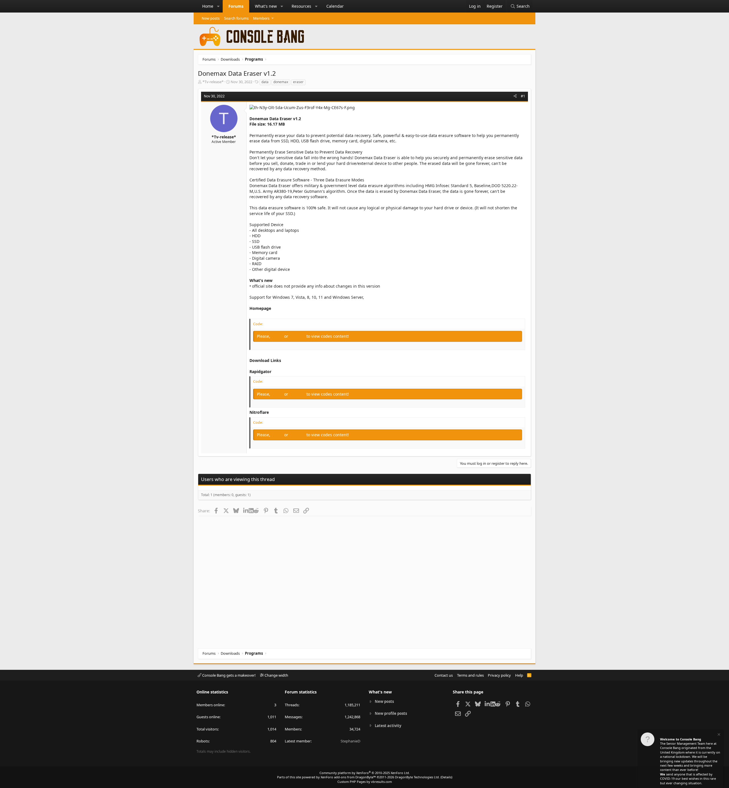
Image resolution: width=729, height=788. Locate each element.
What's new (266, 6)
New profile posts (391, 713)
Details (446, 777)
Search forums (236, 18)
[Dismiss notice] (718, 735)
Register (297, 336)
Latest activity (388, 725)
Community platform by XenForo (365, 773)
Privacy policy (499, 675)
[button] (218, 6)
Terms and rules (470, 675)
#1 (523, 96)
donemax (280, 81)
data (265, 81)
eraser (298, 81)
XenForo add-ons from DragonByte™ (348, 777)
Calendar (335, 6)
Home (207, 6)
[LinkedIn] (246, 510)
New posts (211, 18)
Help (519, 675)
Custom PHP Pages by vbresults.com (364, 781)
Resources (301, 6)
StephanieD (350, 741)
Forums (235, 6)
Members (261, 18)
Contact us (444, 675)
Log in (277, 336)
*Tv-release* (213, 81)
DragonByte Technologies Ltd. (417, 777)
